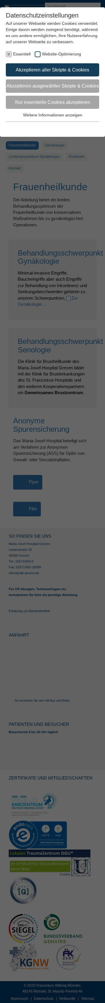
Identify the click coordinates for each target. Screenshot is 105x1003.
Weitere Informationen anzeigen (52, 115)
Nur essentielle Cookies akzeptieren (52, 102)
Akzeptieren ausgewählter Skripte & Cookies (52, 85)
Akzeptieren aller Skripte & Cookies (52, 69)
